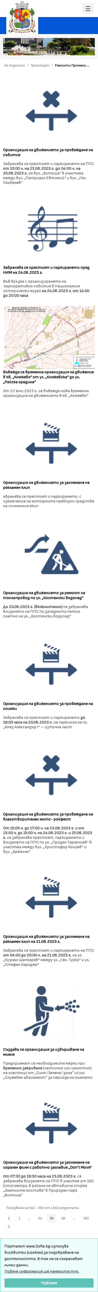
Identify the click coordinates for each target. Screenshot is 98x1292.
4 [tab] (72, 48)
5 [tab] (77, 48)
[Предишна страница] (9, 1218)
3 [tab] (66, 48)
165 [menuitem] (87, 1219)
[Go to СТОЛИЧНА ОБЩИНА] (22, 17)
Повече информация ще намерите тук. (41, 1270)
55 (53, 1219)
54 (41, 1219)
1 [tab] (56, 48)
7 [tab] (87, 48)
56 (64, 1219)
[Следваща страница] (9, 1226)
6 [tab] (82, 48)
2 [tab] (61, 48)
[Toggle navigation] (88, 9)
